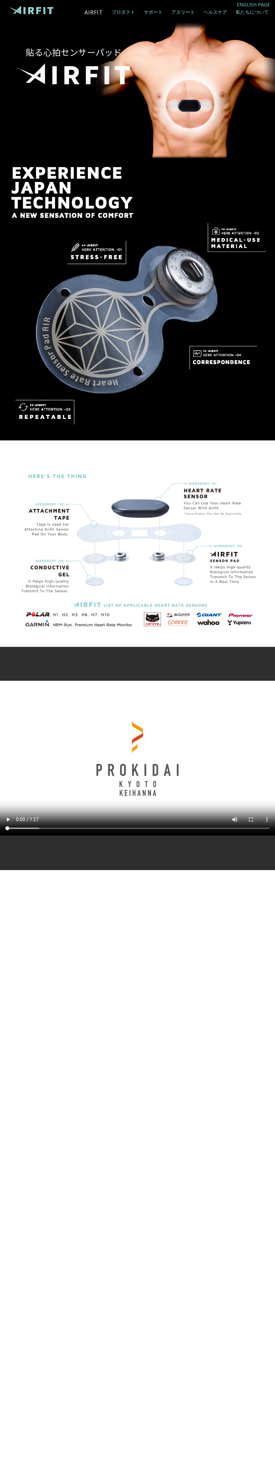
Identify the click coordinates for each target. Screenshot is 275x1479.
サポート (153, 12)
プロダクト (123, 12)
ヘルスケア (215, 12)
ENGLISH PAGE (253, 4)
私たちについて (252, 12)
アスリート (183, 12)
